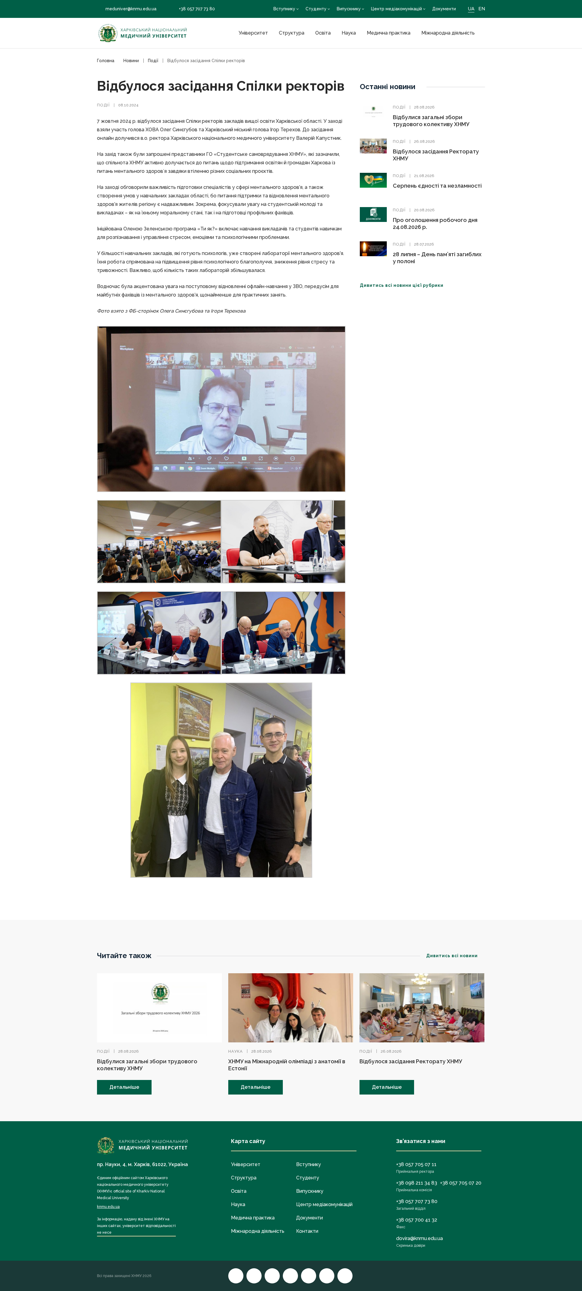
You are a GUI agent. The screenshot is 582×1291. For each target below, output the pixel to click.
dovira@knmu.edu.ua (419, 1238)
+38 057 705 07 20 (460, 1183)
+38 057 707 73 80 (197, 8)
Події (103, 105)
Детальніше (124, 1087)
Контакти (307, 1231)
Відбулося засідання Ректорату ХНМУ (411, 1061)
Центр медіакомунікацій (396, 8)
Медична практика (388, 33)
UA (471, 9)
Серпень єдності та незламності (437, 186)
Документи (444, 8)
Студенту (316, 8)
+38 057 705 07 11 (416, 1164)
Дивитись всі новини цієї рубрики (401, 285)
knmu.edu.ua (108, 1207)
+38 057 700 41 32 (416, 1220)
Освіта (323, 33)
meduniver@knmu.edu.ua (130, 8)
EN (481, 9)
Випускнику (349, 8)
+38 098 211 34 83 (416, 1183)
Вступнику (284, 8)
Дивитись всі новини (452, 955)
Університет (253, 33)
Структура (291, 33)
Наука (349, 33)
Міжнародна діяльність (448, 33)
